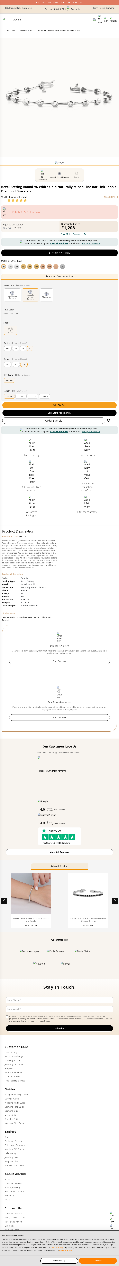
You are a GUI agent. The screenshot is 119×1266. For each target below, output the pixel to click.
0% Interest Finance (14, 1072)
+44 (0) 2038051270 (91, 243)
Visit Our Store (12, 1229)
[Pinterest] (112, 1220)
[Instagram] (112, 1226)
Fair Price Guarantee (15, 1191)
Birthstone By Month (15, 1145)
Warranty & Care (13, 1060)
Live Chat (9, 1225)
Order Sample (53, 420)
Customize (57, 1261)
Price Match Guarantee (72, 234)
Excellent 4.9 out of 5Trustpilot (63, 9)
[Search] (94, 20)
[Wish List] (100, 19)
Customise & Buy (59, 253)
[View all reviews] (17, 200)
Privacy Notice (44, 1021)
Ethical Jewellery (12, 1187)
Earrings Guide (12, 1098)
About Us (9, 1179)
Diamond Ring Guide (14, 1106)
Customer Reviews (14, 1183)
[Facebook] (112, 1213)
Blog (7, 1137)
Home (6, 30)
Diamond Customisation (59, 276)
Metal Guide (11, 1115)
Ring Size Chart (12, 1161)
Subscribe (59, 1028)
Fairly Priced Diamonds (104, 8)
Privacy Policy (65, 1250)
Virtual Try (9, 1195)
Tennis (32, 30)
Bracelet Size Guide (14, 1165)
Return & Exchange (14, 1056)
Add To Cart (59, 405)
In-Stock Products (59, 243)
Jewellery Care (11, 1157)
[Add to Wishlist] (108, 420)
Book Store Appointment (59, 412)
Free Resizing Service (15, 1080)
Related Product (59, 866)
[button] (59, 266)
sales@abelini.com (13, 1221)
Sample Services (13, 1076)
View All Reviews (59, 852)
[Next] (115, 901)
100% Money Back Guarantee (17, 8)
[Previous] (4, 901)
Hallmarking (10, 1153)
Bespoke (9, 1068)
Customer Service (13, 1213)
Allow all (97, 1261)
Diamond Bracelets (19, 30)
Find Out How (59, 661)
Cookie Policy (57, 1248)
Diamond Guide (12, 1110)
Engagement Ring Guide (16, 1094)
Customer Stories (13, 1141)
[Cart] (105, 19)
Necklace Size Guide (15, 1123)
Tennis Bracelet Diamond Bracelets (17, 617)
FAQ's (7, 1199)
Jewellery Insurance (14, 1064)
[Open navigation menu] (113, 19)
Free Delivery (11, 1052)
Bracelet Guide (12, 1119)
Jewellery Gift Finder (14, 1149)
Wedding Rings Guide (15, 1102)
